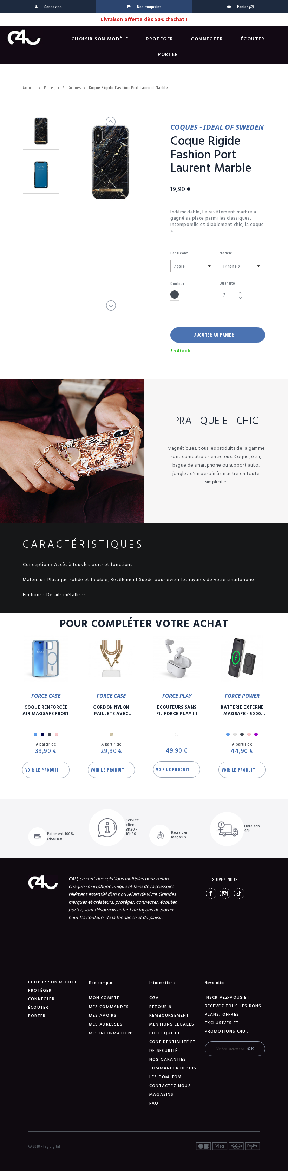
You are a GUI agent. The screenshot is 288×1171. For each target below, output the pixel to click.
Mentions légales (171, 1024)
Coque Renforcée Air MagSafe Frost (45, 710)
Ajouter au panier (214, 335)
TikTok (239, 893)
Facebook (211, 893)
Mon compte (104, 998)
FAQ (154, 1103)
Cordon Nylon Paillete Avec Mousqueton (111, 710)
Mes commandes (109, 1007)
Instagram (225, 893)
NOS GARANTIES (167, 1059)
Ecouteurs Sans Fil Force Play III (176, 710)
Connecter (207, 39)
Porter (168, 54)
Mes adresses (106, 1024)
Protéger (159, 39)
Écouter (253, 39)
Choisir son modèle (99, 39)
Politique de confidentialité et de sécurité (172, 1042)
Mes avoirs (103, 1016)
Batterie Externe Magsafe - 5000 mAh (242, 710)
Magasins (161, 1095)
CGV (154, 998)
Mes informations (112, 1033)
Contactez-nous (170, 1086)
